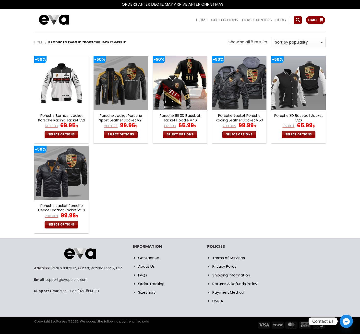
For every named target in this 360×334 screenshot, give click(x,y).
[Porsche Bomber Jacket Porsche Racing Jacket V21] (61, 83)
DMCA (217, 300)
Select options (61, 134)
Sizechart (146, 292)
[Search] (298, 20)
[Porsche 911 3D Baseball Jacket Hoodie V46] (180, 83)
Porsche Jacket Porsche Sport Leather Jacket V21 (120, 117)
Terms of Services (228, 257)
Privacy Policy (224, 266)
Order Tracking (151, 283)
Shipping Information (231, 275)
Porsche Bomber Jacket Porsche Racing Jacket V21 (61, 117)
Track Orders (256, 20)
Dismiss (231, 4)
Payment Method (228, 292)
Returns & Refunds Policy (234, 283)
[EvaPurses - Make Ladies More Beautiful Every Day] (66, 20)
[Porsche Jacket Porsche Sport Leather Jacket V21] (121, 83)
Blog (280, 20)
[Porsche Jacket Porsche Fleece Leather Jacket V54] (61, 173)
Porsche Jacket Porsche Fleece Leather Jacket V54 (61, 208)
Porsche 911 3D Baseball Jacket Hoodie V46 (180, 117)
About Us (146, 266)
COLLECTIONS (224, 20)
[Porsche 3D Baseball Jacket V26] (298, 83)
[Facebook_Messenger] (346, 321)
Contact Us (148, 257)
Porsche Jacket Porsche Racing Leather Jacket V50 (239, 117)
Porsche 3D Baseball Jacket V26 (298, 117)
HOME (202, 20)
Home (38, 42)
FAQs (142, 275)
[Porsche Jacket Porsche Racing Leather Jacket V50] (239, 83)
